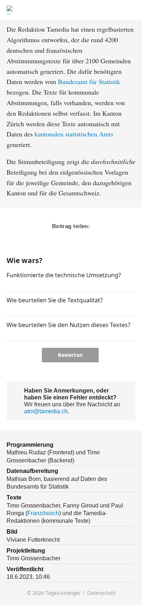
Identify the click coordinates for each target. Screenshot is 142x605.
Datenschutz (101, 593)
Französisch (43, 513)
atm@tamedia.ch (46, 411)
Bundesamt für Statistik (89, 81)
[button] (10, 285)
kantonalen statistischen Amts (74, 134)
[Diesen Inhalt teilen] (131, 10)
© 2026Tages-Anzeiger (54, 593)
